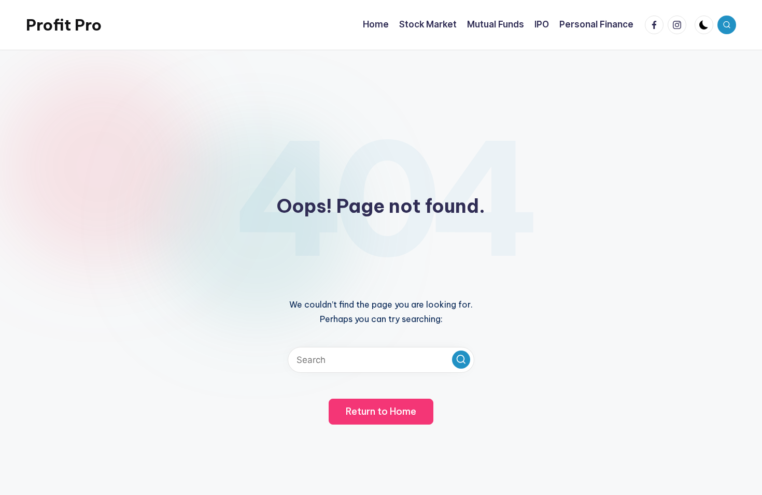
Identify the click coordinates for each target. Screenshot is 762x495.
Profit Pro (64, 25)
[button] (461, 360)
